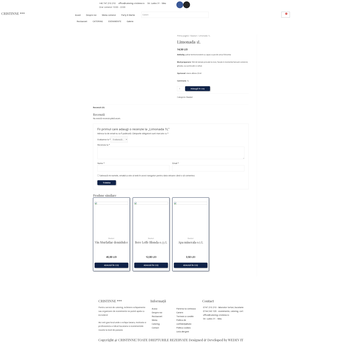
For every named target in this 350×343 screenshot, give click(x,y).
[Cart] (285, 15)
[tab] (99, 107)
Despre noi (91, 15)
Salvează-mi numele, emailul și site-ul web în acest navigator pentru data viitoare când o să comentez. (147, 175)
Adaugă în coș (198, 88)
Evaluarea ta (104, 139)
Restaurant (82, 21)
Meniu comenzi (109, 15)
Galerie (130, 21)
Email (175, 163)
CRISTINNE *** (13, 13)
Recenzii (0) (99, 107)
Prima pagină (183, 35)
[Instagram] (186, 4)
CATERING (98, 21)
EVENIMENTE (114, 21)
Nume (101, 163)
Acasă (78, 15)
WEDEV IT (235, 340)
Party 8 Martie (128, 15)
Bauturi (193, 35)
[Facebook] (179, 4)
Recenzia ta (103, 144)
